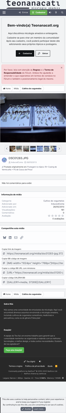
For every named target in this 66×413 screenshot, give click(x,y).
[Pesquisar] (62, 12)
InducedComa (17, 162)
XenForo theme (30, 374)
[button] (7, 149)
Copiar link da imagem (11, 249)
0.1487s (43, 378)
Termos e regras (15, 366)
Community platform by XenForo (33, 371)
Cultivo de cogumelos (53, 201)
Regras (36, 70)
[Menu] (4, 12)
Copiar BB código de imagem (14, 258)
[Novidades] (56, 12)
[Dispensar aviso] (61, 68)
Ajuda (50, 366)
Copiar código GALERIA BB (13, 278)
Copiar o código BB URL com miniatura (18, 268)
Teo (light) (30, 361)
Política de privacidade (35, 366)
